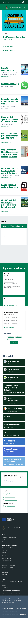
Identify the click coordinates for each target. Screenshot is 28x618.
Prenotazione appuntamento (9, 537)
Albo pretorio (5, 542)
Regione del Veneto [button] (5, 2)
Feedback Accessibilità (7, 567)
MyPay (3, 539)
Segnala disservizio (6, 560)
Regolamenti (5, 550)
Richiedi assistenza (6, 558)
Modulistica (4, 552)
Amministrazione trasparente (9, 548)
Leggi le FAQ (5, 572)
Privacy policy (12, 602)
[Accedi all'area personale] (24, 2)
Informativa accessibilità (7, 570)
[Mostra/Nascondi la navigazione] (1, 7)
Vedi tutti (14, 343)
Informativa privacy (6, 563)
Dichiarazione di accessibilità (8, 565)
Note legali (4, 574)
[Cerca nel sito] (25, 7)
